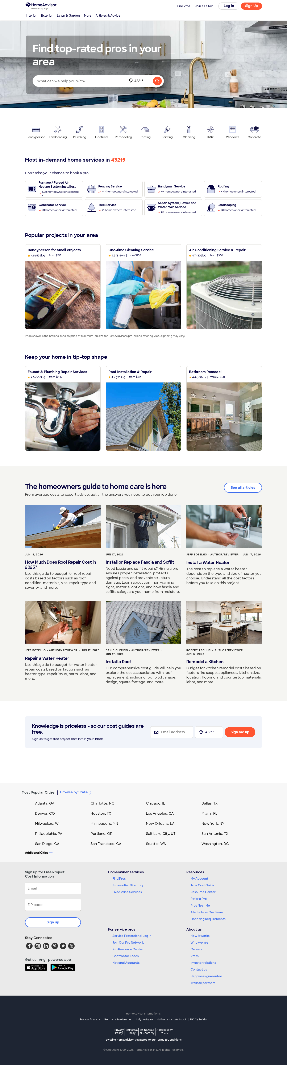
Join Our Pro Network (128, 942)
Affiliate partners (203, 983)
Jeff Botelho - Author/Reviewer (212, 554)
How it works (200, 936)
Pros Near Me (200, 905)
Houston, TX (101, 813)
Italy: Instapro (144, 1019)
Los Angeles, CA (160, 813)
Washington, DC (215, 844)
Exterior (47, 15)
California (132, 1031)
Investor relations (203, 963)
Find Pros (119, 878)
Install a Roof (118, 661)
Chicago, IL (155, 803)
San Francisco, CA (106, 844)
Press (195, 956)
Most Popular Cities (38, 792)
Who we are (199, 942)
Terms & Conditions (169, 1039)
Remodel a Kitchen (205, 661)
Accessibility (165, 1031)
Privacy (119, 1031)
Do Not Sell (147, 1031)
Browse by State (74, 792)
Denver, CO (45, 813)
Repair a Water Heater (47, 658)
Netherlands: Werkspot (171, 1019)
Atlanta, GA (44, 803)
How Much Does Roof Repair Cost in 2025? (60, 565)
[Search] (157, 81)
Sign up (53, 922)
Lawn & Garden (68, 15)
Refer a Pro (199, 899)
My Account (199, 878)
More (87, 15)
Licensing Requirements (208, 919)
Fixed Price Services (127, 892)
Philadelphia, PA (48, 833)
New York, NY (212, 823)
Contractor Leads (125, 956)
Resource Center (203, 892)
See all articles (243, 487)
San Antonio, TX (214, 833)
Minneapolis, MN (104, 823)
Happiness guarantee (206, 976)
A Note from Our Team (207, 912)
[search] (157, 81)
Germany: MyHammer (118, 1019)
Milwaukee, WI (47, 823)
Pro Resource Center (127, 949)
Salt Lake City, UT (160, 833)
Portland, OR (101, 833)
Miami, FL (209, 813)
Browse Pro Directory (128, 885)
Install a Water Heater (208, 562)
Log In (229, 6)
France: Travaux (90, 1019)
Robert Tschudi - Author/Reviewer (214, 650)
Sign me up (240, 732)
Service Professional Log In (131, 936)
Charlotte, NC (102, 803)
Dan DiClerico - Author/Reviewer (133, 650)
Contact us (199, 969)
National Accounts (126, 963)
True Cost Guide (202, 885)
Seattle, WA (156, 844)
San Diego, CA (47, 844)
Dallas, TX (209, 803)
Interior (31, 15)
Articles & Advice (108, 15)
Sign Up (251, 6)
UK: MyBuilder (199, 1019)
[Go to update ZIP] (131, 81)
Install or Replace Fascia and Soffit (140, 562)
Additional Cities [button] (36, 853)
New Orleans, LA (160, 823)
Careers (196, 949)
